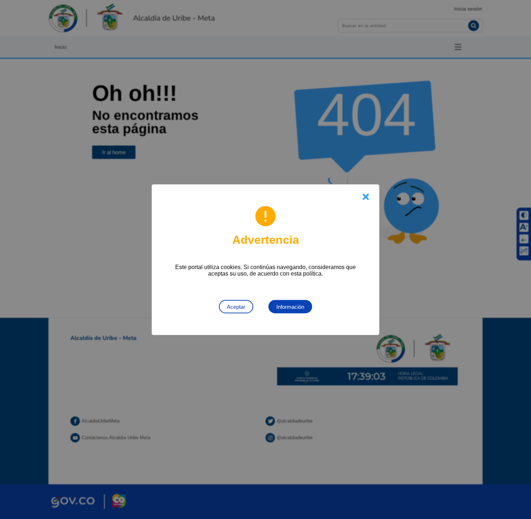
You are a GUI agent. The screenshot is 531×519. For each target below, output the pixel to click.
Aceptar (236, 306)
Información (290, 306)
